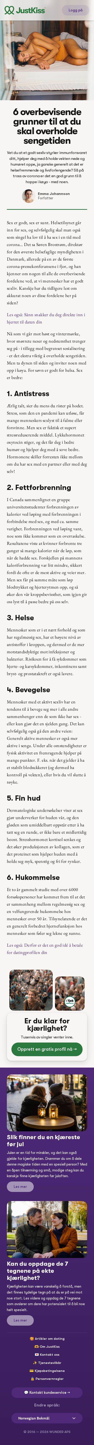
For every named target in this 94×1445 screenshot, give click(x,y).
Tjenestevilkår (49, 1363)
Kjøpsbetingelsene (50, 1371)
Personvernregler (50, 1379)
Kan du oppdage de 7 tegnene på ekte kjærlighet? (38, 1271)
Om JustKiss (50, 1347)
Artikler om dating (50, 1339)
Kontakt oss (49, 1355)
